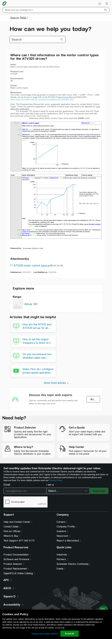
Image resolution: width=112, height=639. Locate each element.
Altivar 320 (30, 304)
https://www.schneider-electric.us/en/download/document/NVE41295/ (42, 99)
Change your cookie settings (45, 633)
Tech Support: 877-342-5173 (19, 540)
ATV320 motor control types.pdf (33, 265)
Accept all (69, 633)
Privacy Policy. (55, 480)
